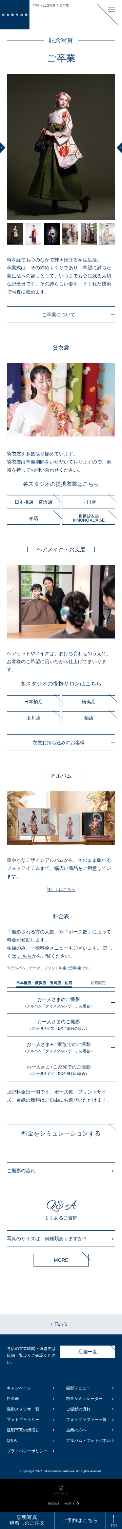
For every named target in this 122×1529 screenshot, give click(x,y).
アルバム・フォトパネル (88, 1440)
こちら (25, 956)
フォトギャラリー (23, 1420)
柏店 (33, 518)
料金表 (13, 1399)
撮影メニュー (78, 1388)
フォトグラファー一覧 (86, 1420)
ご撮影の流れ (21, 1170)
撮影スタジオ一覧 (23, 1409)
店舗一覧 (87, 1351)
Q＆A (12, 1440)
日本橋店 (33, 701)
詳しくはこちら (61, 889)
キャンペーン (19, 1388)
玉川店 (89, 502)
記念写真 (49, 5)
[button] (2, 147)
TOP (36, 5)
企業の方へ (76, 1430)
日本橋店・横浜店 (34, 502)
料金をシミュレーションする (61, 1133)
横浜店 (89, 701)
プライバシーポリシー (27, 1451)
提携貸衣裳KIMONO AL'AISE (89, 518)
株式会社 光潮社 (61, 1503)
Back (61, 1324)
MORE (61, 1260)
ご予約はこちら (80, 1520)
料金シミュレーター (84, 1399)
